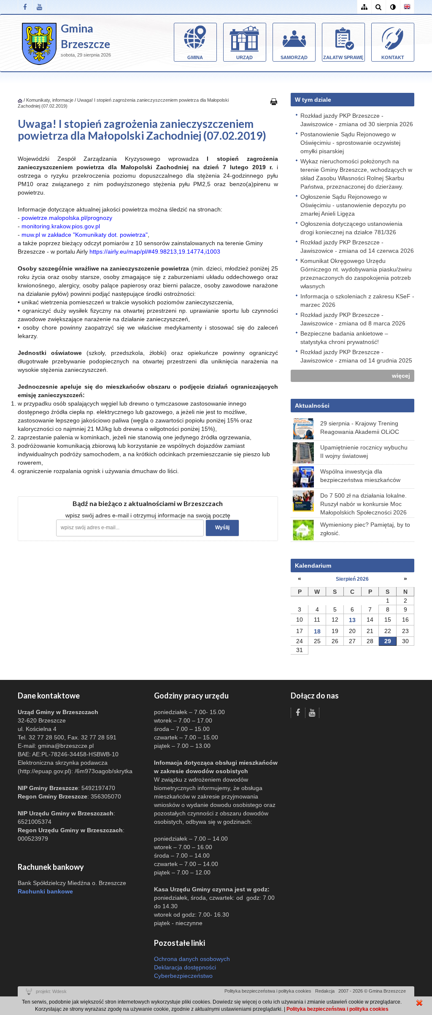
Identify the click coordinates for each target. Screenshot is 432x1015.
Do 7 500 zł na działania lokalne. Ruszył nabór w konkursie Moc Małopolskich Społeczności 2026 (363, 504)
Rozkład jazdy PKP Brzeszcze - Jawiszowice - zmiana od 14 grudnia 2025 (356, 356)
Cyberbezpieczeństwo (183, 975)
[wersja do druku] (274, 101)
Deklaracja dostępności (185, 967)
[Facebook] (25, 7)
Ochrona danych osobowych (192, 958)
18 (317, 631)
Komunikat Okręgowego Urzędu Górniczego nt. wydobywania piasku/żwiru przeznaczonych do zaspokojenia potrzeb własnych (356, 273)
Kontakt (392, 57)
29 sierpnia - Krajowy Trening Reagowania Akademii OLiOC (359, 427)
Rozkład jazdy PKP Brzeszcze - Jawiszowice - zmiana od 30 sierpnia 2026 (356, 119)
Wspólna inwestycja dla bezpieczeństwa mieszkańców (360, 475)
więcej (401, 375)
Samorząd (294, 57)
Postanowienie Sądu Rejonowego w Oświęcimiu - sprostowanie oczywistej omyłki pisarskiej (350, 142)
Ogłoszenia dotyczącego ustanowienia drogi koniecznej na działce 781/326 (351, 227)
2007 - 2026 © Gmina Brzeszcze (372, 990)
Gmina (195, 57)
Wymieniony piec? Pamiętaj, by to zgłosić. (365, 528)
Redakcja (325, 990)
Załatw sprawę (343, 57)
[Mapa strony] (364, 7)
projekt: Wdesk (51, 991)
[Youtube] (39, 7)
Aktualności (312, 405)
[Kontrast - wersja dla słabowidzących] (393, 7)
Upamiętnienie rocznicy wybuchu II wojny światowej (364, 451)
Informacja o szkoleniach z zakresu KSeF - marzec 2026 (357, 300)
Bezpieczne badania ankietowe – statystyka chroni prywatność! (344, 337)
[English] (407, 7)
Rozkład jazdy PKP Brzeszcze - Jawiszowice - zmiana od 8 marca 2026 (352, 319)
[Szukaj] (378, 7)
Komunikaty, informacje (49, 100)
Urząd (244, 57)
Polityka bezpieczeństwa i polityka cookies (267, 990)
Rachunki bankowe (45, 891)
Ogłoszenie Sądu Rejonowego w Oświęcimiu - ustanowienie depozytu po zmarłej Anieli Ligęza (353, 205)
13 (352, 620)
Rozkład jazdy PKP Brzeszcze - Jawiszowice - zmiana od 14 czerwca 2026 (357, 246)
